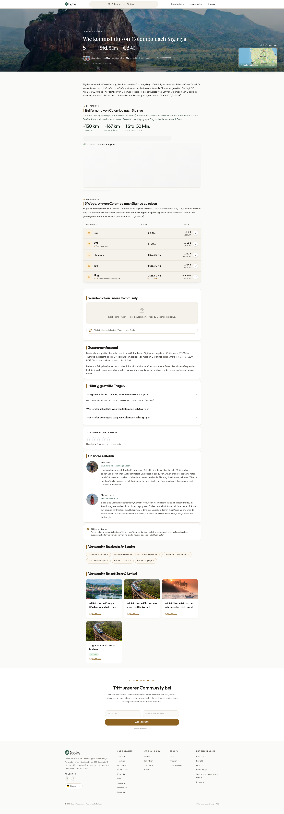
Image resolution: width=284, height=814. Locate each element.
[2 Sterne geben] (93, 439)
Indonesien (122, 788)
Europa (211, 4)
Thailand (121, 761)
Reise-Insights (202, 770)
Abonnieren (142, 722)
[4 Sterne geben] (103, 439)
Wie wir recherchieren (165, 58)
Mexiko (147, 756)
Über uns (200, 756)
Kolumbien (148, 761)
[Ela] (88, 58)
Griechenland (176, 765)
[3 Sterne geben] (98, 439)
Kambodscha (123, 770)
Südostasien (176, 4)
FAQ (198, 765)
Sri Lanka (98, 32)
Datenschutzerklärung (205, 804)
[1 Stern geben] (88, 439)
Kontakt (199, 761)
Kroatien (173, 761)
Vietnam (121, 756)
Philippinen (122, 765)
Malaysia (121, 774)
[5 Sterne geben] (108, 439)
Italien (172, 756)
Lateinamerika (195, 4)
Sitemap (200, 782)
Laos (119, 778)
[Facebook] (73, 778)
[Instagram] (67, 778)
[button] (257, 55)
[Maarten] (85, 58)
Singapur (121, 792)
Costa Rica (148, 765)
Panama (147, 770)
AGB (217, 804)
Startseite (87, 32)
